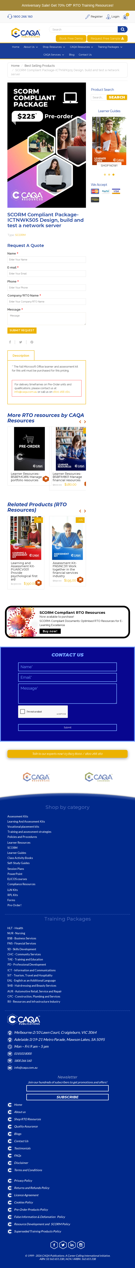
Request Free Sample (106, 38)
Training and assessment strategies (29, 831)
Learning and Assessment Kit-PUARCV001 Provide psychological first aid (24, 571)
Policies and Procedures (22, 837)
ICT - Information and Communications (31, 970)
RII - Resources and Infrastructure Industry (33, 1001)
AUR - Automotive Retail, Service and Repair (34, 991)
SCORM (20, 235)
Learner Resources (18, 842)
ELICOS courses (17, 879)
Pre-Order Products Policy (31, 1209)
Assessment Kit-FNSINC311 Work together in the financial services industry (65, 569)
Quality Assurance (26, 1126)
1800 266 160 (61, 391)
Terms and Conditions (28, 1170)
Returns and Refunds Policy (31, 1188)
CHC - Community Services (24, 954)
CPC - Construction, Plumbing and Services (33, 996)
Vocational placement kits (23, 826)
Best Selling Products (40, 65)
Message (15, 309)
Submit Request (22, 330)
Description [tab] (21, 355)
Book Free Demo (71, 38)
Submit (67, 727)
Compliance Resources (21, 884)
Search (117, 97)
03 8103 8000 (73, 753)
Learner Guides (16, 853)
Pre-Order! (14, 905)
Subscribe (68, 1097)
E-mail (13, 267)
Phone (13, 281)
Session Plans (15, 868)
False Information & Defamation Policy (39, 1217)
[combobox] (80, 29)
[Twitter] (20, 342)
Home (15, 65)
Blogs (17, 1134)
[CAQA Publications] (25, 32)
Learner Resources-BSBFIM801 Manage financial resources (67, 477)
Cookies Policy (23, 1202)
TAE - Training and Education (25, 959)
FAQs (17, 1155)
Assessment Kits (17, 816)
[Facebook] (9, 342)
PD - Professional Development (26, 964)
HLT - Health (15, 928)
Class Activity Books (20, 858)
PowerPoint (14, 874)
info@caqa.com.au (25, 391)
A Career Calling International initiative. (87, 1255)
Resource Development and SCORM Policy (42, 1224)
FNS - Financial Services (21, 943)
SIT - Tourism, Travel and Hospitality (30, 975)
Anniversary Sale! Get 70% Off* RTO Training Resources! (67, 5)
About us (20, 1112)
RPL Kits (12, 895)
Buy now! (50, 631)
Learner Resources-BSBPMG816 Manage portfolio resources (26, 477)
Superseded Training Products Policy (37, 1231)
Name (12, 253)
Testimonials (22, 1148)
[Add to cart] (46, 479)
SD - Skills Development (21, 949)
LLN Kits (12, 890)
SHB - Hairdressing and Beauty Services (31, 985)
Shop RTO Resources (27, 1119)
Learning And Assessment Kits (26, 821)
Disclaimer (21, 1163)
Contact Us (21, 1141)
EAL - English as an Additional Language (31, 980)
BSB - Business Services (21, 938)
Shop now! (109, 165)
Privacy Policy (23, 1180)
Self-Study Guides (18, 863)
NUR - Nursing (16, 933)
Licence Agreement (26, 1195)
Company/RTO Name (24, 295)
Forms (11, 900)
